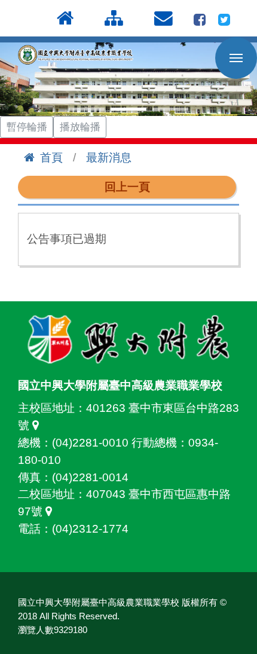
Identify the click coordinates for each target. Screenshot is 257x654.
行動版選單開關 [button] (236, 58)
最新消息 (108, 157)
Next (241, 79)
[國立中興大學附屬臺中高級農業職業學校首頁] (77, 54)
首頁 (51, 157)
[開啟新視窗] (200, 18)
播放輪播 (80, 127)
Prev (15, 79)
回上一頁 (127, 187)
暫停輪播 (27, 127)
